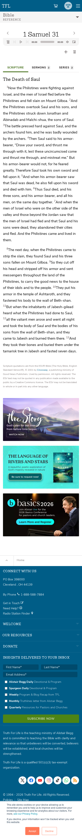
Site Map (23, 800)
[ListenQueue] (8, 42)
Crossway (42, 370)
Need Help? (11, 608)
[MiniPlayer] (74, 42)
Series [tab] (66, 67)
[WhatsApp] (66, 780)
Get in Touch (11, 603)
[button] (74, 51)
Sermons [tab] (40, 67)
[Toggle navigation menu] (78, 5)
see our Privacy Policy (25, 813)
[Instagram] (49, 780)
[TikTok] (58, 780)
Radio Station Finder (17, 614)
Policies (8, 800)
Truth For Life (6, 5)
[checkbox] (40, 694)
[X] (22, 780)
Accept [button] (32, 831)
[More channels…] (75, 780)
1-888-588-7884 (32, 595)
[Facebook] (31, 780)
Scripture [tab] (15, 67)
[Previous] (15, 42)
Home (20, 560)
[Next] (27, 42)
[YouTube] (40, 780)
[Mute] (67, 42)
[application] (41, 42)
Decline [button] (49, 831)
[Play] (21, 42)
